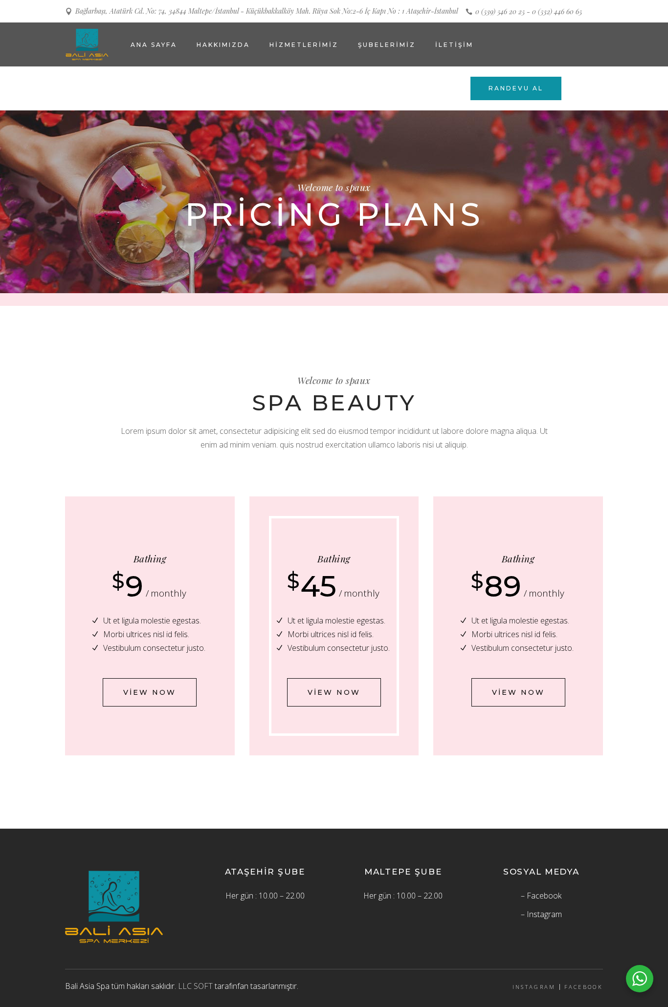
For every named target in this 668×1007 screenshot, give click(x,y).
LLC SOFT (195, 986)
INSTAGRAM (534, 987)
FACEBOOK (583, 987)
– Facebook (541, 895)
